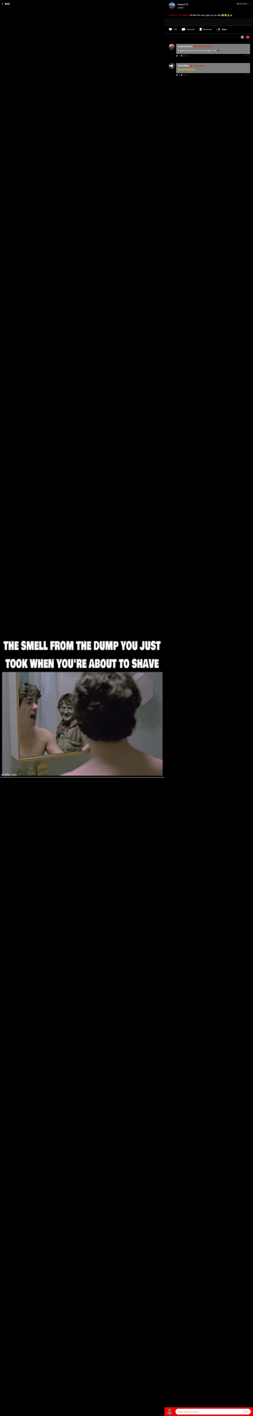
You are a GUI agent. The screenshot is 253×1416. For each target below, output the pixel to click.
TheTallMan (183, 15)
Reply (187, 56)
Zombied (173, 15)
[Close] (6, 3)
